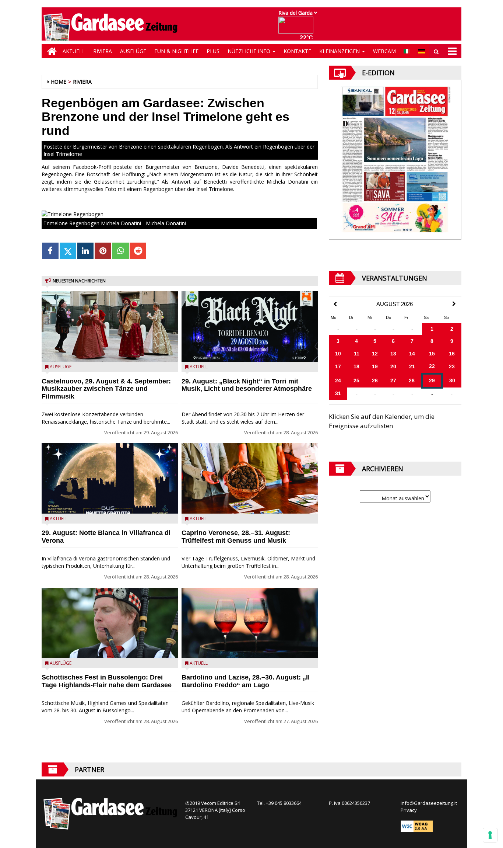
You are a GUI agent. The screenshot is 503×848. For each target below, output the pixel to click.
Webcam (384, 51)
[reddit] (138, 251)
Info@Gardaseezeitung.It (429, 803)
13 (393, 354)
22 (432, 366)
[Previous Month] (335, 304)
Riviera (102, 51)
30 (452, 380)
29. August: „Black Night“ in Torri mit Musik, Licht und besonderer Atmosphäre (247, 385)
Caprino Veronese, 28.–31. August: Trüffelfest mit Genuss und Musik (236, 536)
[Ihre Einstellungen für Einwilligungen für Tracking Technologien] (490, 835)
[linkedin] (85, 251)
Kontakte (297, 51)
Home (58, 81)
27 (393, 380)
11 (356, 354)
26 (375, 380)
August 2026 (394, 304)
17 (338, 366)
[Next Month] (454, 304)
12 (375, 354)
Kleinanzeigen (340, 51)
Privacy (409, 810)
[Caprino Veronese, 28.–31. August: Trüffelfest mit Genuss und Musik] (250, 478)
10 (338, 354)
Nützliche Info (250, 51)
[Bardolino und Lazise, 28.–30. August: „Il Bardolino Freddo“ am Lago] (250, 623)
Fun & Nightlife (176, 51)
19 (375, 366)
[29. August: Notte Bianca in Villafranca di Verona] (110, 478)
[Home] (50, 51)
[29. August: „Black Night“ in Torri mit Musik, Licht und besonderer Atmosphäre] (250, 326)
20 (393, 366)
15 (432, 354)
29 (432, 380)
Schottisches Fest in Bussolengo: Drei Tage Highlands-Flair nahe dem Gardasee (107, 681)
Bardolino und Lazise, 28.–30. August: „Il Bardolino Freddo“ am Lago (246, 681)
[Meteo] (298, 29)
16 (452, 354)
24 (338, 380)
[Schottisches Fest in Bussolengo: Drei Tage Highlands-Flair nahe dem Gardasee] (110, 623)
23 (452, 366)
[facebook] (50, 251)
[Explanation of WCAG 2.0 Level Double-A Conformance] (417, 826)
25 (356, 380)
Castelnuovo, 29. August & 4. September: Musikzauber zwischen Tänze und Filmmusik (106, 389)
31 (338, 393)
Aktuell (74, 51)
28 (412, 380)
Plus (213, 51)
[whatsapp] (120, 251)
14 (412, 354)
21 (412, 366)
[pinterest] (103, 251)
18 (356, 366)
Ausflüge (133, 51)
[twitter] (68, 251)
